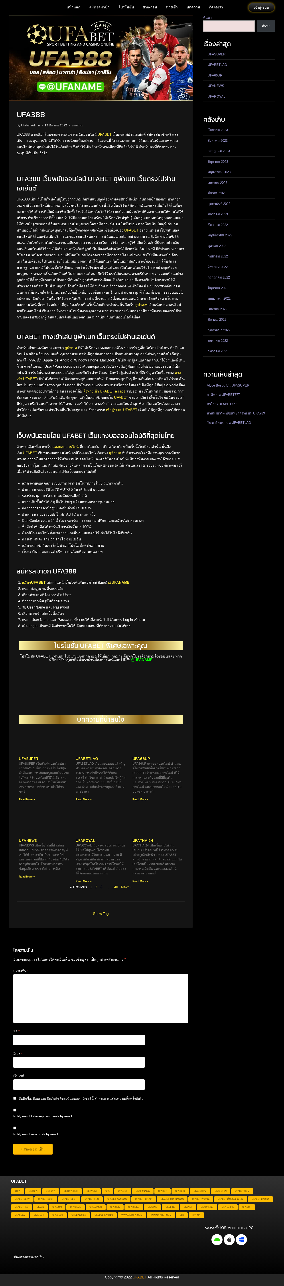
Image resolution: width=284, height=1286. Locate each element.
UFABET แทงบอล (260, 1199)
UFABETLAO (87, 759)
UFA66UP (141, 759)
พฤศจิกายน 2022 (220, 235)
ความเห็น (20, 971)
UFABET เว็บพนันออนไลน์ (230, 1199)
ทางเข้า (172, 7)
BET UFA (50, 1191)
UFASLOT (39, 1215)
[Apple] (229, 1239)
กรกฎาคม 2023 (219, 151)
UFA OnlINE (228, 1207)
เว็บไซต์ (18, 1076)
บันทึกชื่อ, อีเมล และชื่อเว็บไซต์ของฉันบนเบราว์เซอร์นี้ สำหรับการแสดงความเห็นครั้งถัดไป (81, 1098)
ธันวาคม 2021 (218, 351)
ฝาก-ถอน (150, 7)
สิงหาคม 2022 (218, 267)
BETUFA (33, 1191)
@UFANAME (119, 582)
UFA (107, 1191)
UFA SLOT (57, 1215)
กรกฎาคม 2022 (219, 277)
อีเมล (17, 1053)
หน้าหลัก (73, 7)
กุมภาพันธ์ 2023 (219, 204)
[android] (217, 1239)
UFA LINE (170, 1207)
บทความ (193, 7)
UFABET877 (200, 1191)
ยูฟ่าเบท (141, 305)
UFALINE (152, 1207)
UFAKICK (115, 1207)
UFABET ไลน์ (21, 1207)
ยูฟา (182, 1215)
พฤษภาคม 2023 (219, 172)
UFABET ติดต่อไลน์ (117, 1199)
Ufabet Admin (30, 125)
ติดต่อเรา (216, 7)
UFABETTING (92, 1199)
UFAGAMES (95, 1207)
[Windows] (241, 1239)
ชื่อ (16, 1031)
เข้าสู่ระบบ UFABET (121, 410)
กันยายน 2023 (218, 130)
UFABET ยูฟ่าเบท (143, 1199)
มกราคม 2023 (218, 214)
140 (115, 887)
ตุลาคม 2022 (217, 246)
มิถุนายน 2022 (218, 288)
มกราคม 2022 (218, 340)
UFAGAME (75, 1207)
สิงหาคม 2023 (218, 140)
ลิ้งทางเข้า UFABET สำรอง (104, 391)
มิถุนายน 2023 (218, 161)
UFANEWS (28, 840)
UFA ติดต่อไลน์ (78, 1215)
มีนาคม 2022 (217, 319)
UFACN (40, 1207)
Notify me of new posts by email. (36, 1134)
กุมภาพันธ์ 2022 (219, 330)
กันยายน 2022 (218, 256)
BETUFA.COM (71, 1191)
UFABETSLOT (69, 1199)
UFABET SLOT (45, 1199)
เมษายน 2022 (217, 309)
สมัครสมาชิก (99, 7)
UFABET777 (231, 395)
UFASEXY (20, 1215)
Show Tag (101, 914)
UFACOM (57, 1207)
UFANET (188, 1207)
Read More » (27, 799)
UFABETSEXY (22, 1199)
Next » (126, 887)
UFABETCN (221, 1191)
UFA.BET (122, 1191)
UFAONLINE (207, 1207)
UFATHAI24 (142, 840)
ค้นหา (207, 17)
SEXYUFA (92, 1191)
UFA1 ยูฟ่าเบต (143, 1191)
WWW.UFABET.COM (161, 1215)
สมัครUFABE (32, 582)
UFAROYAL (85, 840)
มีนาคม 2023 (217, 193)
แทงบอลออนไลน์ (65, 447)
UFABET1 (180, 1191)
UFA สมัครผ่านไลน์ (104, 1215)
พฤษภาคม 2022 (219, 298)
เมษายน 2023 (217, 183)
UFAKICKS (133, 1207)
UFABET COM (242, 1191)
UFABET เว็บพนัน (200, 1199)
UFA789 (259, 413)
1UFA (17, 1191)
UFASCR (246, 1207)
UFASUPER (28, 759)
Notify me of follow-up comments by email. (43, 1116)
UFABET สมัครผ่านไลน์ (172, 1199)
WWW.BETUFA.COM (131, 1215)
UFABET (104, 134)
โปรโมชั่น (126, 7)
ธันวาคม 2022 (218, 225)
